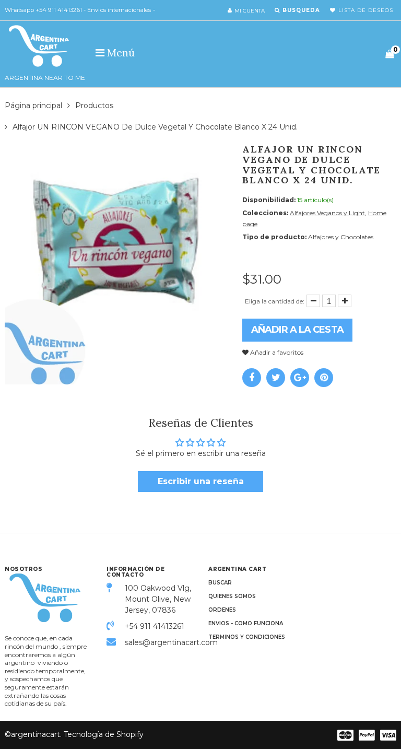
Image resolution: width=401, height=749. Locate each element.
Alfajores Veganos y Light (327, 213)
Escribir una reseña (201, 481)
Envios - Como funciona (245, 623)
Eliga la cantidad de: (274, 301)
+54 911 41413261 (154, 626)
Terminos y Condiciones (246, 637)
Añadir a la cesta (297, 329)
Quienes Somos (232, 596)
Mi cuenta (249, 10)
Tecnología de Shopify (104, 734)
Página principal (33, 105)
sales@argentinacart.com (159, 642)
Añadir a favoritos (276, 352)
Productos (94, 105)
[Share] (251, 377)
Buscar (220, 582)
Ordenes (222, 609)
